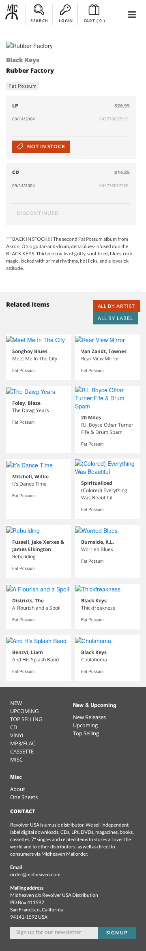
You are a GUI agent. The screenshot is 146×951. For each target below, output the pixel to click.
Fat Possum (23, 86)
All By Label (115, 318)
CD (13, 727)
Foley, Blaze (26, 403)
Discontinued (38, 213)
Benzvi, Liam (27, 652)
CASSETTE (22, 751)
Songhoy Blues (29, 351)
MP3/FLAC (22, 743)
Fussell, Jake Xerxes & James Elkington (38, 546)
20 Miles (91, 417)
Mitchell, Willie (30, 476)
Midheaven (12, 14)
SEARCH (39, 20)
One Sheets (24, 797)
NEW (16, 703)
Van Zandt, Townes (104, 351)
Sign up (117, 933)
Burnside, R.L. (97, 542)
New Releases (89, 717)
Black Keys (22, 60)
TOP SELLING (26, 719)
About (17, 789)
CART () (94, 20)
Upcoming (85, 725)
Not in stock (45, 146)
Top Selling (86, 733)
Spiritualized (96, 483)
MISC (16, 759)
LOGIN (66, 20)
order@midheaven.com (35, 874)
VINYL (17, 735)
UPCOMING (24, 711)
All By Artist (116, 306)
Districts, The (28, 600)
